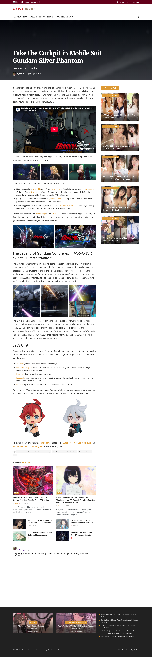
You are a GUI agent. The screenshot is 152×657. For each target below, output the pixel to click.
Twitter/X (20, 363)
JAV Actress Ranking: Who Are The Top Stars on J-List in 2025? (119, 116)
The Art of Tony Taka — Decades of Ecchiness (32, 627)
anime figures (44, 442)
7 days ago (32, 538)
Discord (19, 384)
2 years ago (31, 74)
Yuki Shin (37, 189)
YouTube (136, 650)
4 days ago (32, 525)
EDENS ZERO (55, 189)
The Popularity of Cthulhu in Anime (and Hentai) (117, 636)
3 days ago (67, 505)
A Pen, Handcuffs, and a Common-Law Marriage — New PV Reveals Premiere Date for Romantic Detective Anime (75, 500)
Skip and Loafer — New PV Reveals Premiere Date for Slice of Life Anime (82, 522)
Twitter (122, 650)
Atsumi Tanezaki (88, 189)
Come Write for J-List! (132, 2)
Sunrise (88, 452)
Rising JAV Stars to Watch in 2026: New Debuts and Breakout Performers (118, 177)
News (25, 17)
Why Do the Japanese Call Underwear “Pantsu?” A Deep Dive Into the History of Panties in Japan (118, 632)
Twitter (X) (56, 213)
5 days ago (75, 525)
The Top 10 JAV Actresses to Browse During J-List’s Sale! (117, 208)
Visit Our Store (121, 2)
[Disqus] (54, 574)
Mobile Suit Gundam (69, 452)
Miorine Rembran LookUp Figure (27, 446)
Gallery (33, 17)
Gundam (56, 452)
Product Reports (46, 17)
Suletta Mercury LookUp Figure (77, 442)
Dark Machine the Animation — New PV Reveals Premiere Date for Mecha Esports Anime (40, 523)
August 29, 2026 (33, 631)
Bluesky (19, 374)
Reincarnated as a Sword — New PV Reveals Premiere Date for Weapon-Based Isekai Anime (82, 536)
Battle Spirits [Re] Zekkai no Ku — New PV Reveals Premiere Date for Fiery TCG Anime (31, 498)
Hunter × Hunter (67, 205)
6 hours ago (25, 503)
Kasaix (21, 74)
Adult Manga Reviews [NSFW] (76, 622)
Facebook (20, 377)
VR (15, 455)
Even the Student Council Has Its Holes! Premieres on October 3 (40, 534)
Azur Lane (35, 192)
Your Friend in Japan (65, 17)
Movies (81, 452)
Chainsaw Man (55, 198)
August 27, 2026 (77, 631)
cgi (49, 452)
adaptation (21, 452)
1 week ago (75, 538)
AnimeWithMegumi (24, 367)
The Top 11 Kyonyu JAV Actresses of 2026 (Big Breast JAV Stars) (119, 147)
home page (41, 213)
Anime (30, 452)
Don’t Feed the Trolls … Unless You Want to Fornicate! (76, 627)
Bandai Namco (40, 452)
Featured (17, 17)
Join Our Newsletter (30, 2)
